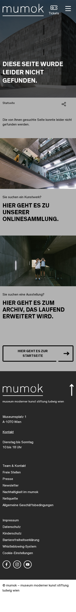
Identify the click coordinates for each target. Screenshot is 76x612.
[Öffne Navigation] (67, 8)
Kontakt (8, 432)
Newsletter (11, 485)
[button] (54, 11)
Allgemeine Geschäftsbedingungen (28, 505)
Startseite (9, 103)
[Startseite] (23, 9)
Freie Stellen (12, 472)
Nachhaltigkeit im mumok (20, 492)
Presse (8, 479)
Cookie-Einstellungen (18, 553)
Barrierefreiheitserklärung (21, 540)
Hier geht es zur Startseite (33, 353)
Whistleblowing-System (19, 546)
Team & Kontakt (14, 466)
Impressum (11, 520)
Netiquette (10, 498)
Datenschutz (12, 527)
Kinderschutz (12, 533)
